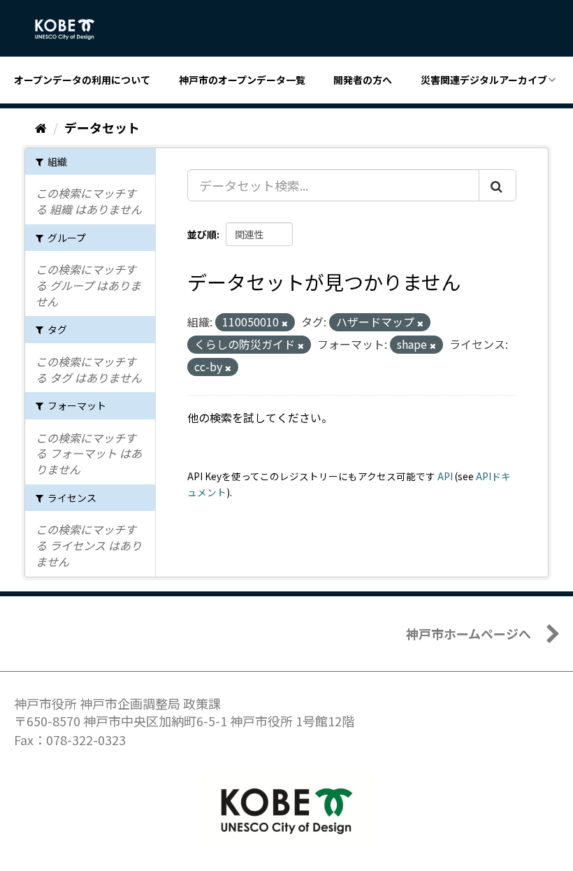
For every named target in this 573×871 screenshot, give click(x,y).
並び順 (202, 234)
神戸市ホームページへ (468, 633)
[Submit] (497, 185)
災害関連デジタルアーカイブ (484, 80)
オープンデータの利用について (82, 80)
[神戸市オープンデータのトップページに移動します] (72, 29)
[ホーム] (41, 127)
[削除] (285, 323)
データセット (102, 127)
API (445, 476)
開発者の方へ (362, 80)
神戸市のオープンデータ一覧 (242, 80)
